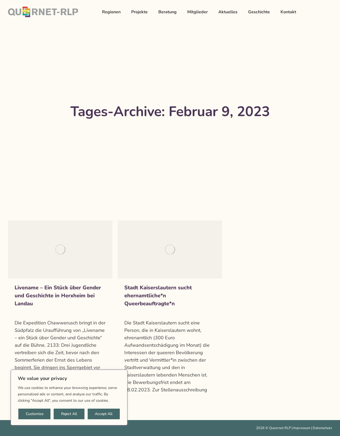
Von (41, 313)
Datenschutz (322, 428)
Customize (34, 413)
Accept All (103, 413)
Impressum (301, 428)
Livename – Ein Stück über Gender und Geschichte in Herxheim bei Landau (58, 295)
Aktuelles (22, 313)
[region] (69, 397)
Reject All (69, 413)
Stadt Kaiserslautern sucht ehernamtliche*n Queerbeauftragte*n (158, 295)
